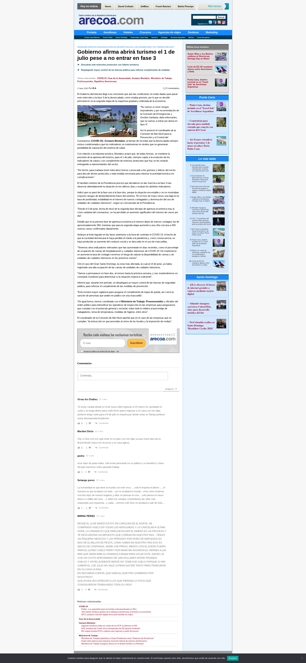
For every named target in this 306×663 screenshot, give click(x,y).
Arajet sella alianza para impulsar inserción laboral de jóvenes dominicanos (114, 641)
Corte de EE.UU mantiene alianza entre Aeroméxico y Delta (199, 69)
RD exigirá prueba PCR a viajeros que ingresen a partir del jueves (110, 631)
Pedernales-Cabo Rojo (139, 37)
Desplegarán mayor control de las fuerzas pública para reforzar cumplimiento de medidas (125, 70)
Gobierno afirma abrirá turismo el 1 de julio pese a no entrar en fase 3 (126, 55)
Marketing (212, 32)
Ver (118, 351)
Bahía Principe (186, 6)
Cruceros (145, 32)
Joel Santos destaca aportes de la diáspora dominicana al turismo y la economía (116, 612)
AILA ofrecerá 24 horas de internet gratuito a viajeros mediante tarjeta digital (201, 189)
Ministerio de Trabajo (161, 78)
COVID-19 (101, 78)
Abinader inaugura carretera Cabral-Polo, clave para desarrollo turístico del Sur (200, 210)
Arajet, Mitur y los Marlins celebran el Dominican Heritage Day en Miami (200, 56)
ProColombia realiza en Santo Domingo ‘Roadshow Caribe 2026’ (201, 325)
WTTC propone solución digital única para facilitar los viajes (107, 614)
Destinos (193, 32)
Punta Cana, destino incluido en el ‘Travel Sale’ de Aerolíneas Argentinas (197, 83)
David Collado (125, 6)
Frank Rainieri (163, 6)
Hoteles (128, 32)
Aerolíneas (110, 32)
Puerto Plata (107, 37)
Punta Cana (207, 97)
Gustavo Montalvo (141, 78)
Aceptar (233, 658)
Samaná (154, 37)
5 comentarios (172, 88)
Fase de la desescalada (119, 78)
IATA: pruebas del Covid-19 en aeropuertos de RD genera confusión (110, 628)
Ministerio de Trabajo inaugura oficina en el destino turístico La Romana (112, 644)
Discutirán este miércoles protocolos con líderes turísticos (109, 65)
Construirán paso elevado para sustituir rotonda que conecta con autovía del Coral (200, 125)
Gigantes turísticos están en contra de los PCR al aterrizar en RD (109, 626)
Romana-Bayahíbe (178, 37)
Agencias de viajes (169, 32)
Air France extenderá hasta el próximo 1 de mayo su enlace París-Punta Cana (199, 144)
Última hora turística (198, 47)
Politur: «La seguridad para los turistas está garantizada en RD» (109, 609)
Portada (91, 32)
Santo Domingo (121, 37)
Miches (191, 37)
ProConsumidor (85, 81)
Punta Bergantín (203, 37)
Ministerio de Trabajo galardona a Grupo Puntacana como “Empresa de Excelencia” (117, 638)
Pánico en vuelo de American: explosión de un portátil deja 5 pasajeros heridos (201, 253)
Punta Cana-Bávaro (92, 37)
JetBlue (144, 6)
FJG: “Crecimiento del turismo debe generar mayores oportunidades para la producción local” (201, 221)
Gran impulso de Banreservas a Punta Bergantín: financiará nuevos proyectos (200, 178)
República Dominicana (105, 81)
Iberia (108, 6)
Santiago (164, 37)
